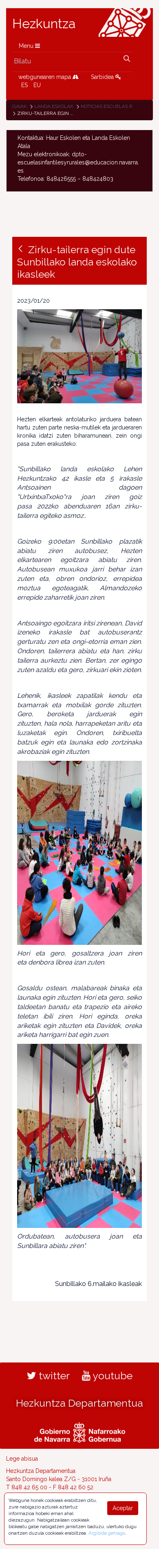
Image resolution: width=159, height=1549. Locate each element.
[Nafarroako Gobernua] (79, 1431)
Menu (27, 46)
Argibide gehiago (106, 1533)
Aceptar (123, 1508)
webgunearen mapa (45, 77)
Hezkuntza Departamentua (79, 1403)
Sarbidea (103, 77)
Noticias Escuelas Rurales (116, 106)
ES (24, 85)
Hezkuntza (44, 23)
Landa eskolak (53, 106)
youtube (111, 1375)
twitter (53, 1375)
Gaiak (19, 106)
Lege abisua (22, 1458)
